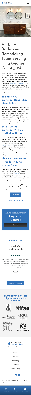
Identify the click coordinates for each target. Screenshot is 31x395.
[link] (12, 375)
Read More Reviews (15, 283)
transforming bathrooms (18, 83)
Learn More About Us (16, 200)
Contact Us (15, 195)
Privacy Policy (15, 369)
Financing (15, 361)
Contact (16, 173)
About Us (15, 357)
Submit (15, 225)
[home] (8, 3)
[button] (27, 3)
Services (15, 353)
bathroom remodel (8, 145)
